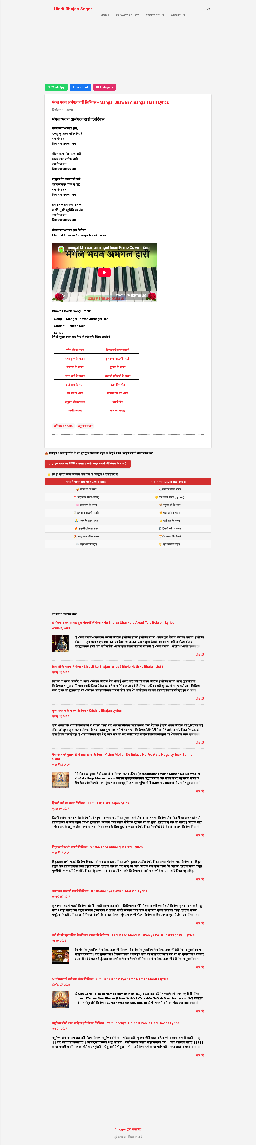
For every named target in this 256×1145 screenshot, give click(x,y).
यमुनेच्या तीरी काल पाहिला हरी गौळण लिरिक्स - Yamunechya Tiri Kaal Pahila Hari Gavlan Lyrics (115, 1023)
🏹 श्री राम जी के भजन (169, 489)
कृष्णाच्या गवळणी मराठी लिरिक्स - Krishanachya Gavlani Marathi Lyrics (99, 891)
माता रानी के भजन (75, 376)
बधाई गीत (118, 402)
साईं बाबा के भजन (75, 384)
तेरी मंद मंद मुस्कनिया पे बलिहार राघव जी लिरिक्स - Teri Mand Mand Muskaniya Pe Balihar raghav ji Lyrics (123, 935)
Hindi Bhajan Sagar (73, 9)
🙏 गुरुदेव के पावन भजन (86, 520)
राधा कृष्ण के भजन (75, 358)
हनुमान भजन (85, 426)
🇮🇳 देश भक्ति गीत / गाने (170, 536)
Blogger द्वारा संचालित (128, 1129)
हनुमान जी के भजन (75, 402)
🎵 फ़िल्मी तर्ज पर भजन (170, 528)
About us (178, 15)
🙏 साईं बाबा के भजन (169, 520)
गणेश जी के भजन (75, 350)
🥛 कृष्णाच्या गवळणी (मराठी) (86, 512)
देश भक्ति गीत (117, 384)
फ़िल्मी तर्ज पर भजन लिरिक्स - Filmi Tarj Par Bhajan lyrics (90, 803)
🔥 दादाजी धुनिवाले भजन (86, 528)
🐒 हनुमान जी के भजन (169, 504)
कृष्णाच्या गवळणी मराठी (117, 358)
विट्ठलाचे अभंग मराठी (117, 350)
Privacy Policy (127, 15)
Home (105, 15)
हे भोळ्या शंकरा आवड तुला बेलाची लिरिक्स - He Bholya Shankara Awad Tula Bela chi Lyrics (113, 623)
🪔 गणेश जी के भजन (86, 489)
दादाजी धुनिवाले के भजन (117, 376)
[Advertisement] (128, 54)
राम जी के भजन (75, 393)
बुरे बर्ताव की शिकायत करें (128, 1137)
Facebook (82, 87)
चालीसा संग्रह (117, 410)
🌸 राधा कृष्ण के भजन (86, 504)
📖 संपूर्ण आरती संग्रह (86, 544)
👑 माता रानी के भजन (169, 512)
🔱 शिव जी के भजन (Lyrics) (169, 497)
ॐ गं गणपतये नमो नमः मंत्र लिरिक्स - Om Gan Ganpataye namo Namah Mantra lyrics (110, 979)
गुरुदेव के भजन (117, 367)
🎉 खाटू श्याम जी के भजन (86, 536)
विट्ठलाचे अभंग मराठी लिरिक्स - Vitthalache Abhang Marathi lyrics (97, 847)
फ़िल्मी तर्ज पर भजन (117, 393)
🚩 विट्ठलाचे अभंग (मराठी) (86, 497)
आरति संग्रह (75, 410)
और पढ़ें (200, 655)
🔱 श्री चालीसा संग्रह (169, 544)
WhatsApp (58, 87)
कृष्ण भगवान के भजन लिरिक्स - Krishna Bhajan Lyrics (87, 711)
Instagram (106, 87)
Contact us (155, 15)
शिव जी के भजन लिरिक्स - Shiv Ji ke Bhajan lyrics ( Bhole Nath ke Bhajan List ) (107, 667)
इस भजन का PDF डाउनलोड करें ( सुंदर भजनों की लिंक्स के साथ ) (90, 463)
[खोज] (209, 10)
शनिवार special (63, 426)
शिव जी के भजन (75, 367)
